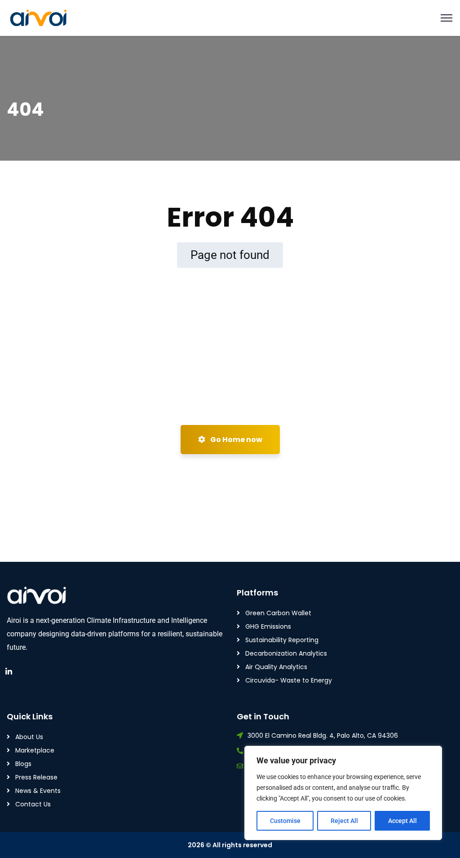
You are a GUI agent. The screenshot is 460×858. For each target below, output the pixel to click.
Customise (285, 820)
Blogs (23, 763)
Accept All (402, 820)
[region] (343, 793)
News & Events (38, 790)
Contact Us (33, 804)
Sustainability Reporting (281, 639)
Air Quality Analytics (276, 666)
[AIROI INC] (40, 18)
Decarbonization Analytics (286, 653)
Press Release (36, 777)
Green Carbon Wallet (278, 612)
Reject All (344, 820)
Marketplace (34, 750)
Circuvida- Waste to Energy (288, 680)
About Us (29, 736)
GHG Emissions (268, 626)
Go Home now (235, 439)
